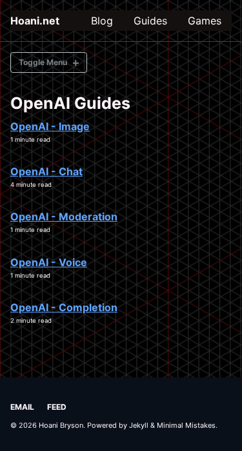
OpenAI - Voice (48, 262)
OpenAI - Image (50, 126)
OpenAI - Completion (63, 307)
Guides (150, 20)
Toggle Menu (43, 62)
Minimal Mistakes (186, 425)
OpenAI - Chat (46, 171)
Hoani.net (34, 20)
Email (22, 407)
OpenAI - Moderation (63, 216)
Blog (102, 20)
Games (204, 20)
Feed (56, 407)
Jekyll (138, 425)
